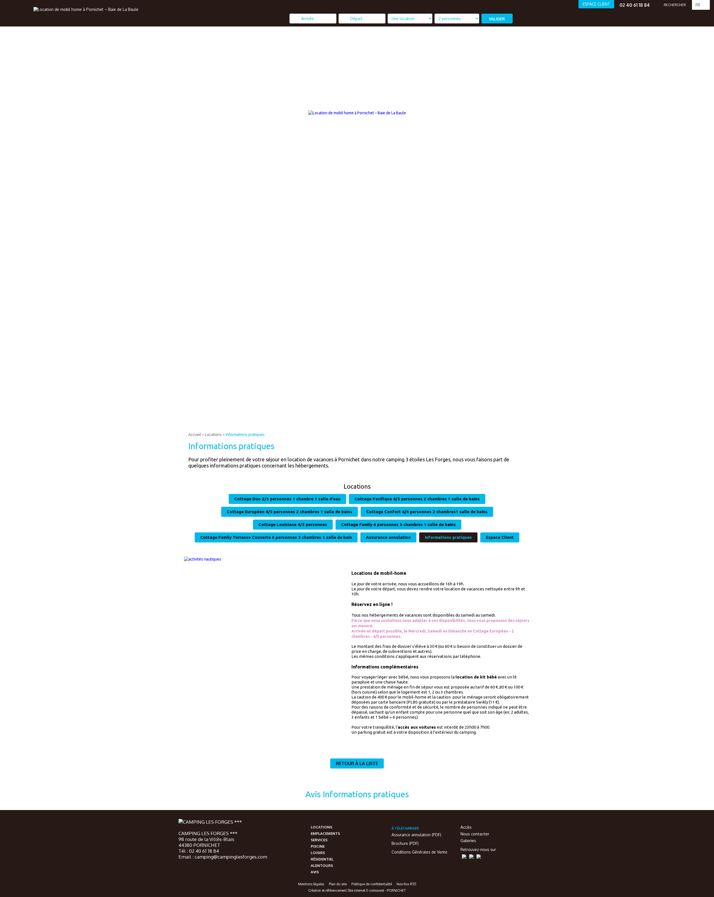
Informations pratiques (245, 434)
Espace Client (500, 537)
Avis (315, 872)
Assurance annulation (388, 537)
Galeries (468, 840)
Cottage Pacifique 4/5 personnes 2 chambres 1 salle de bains (417, 498)
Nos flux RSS (406, 884)
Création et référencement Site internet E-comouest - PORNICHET (357, 890)
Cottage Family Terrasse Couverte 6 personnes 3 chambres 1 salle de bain (276, 537)
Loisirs (318, 852)
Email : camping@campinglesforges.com (222, 857)
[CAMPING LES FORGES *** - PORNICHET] (210, 822)
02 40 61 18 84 (634, 5)
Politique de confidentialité (371, 884)
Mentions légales (311, 884)
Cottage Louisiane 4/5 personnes (293, 524)
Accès (466, 827)
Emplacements (325, 833)
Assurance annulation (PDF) (416, 834)
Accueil (194, 434)
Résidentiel (322, 859)
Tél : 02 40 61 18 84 (198, 851)
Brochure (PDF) (405, 843)
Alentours (322, 865)
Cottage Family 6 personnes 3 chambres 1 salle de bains (398, 524)
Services (319, 840)
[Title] (664, 425)
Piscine (318, 846)
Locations (213, 434)
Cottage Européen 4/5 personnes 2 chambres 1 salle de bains (289, 511)
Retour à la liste (357, 763)
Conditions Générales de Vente (419, 852)
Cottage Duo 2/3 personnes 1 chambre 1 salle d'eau (287, 498)
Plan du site (338, 884)
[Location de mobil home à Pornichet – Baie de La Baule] (85, 9)
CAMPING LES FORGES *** (207, 833)
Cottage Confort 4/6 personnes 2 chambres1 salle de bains (427, 511)
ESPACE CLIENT (596, 4)
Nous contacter (474, 834)
